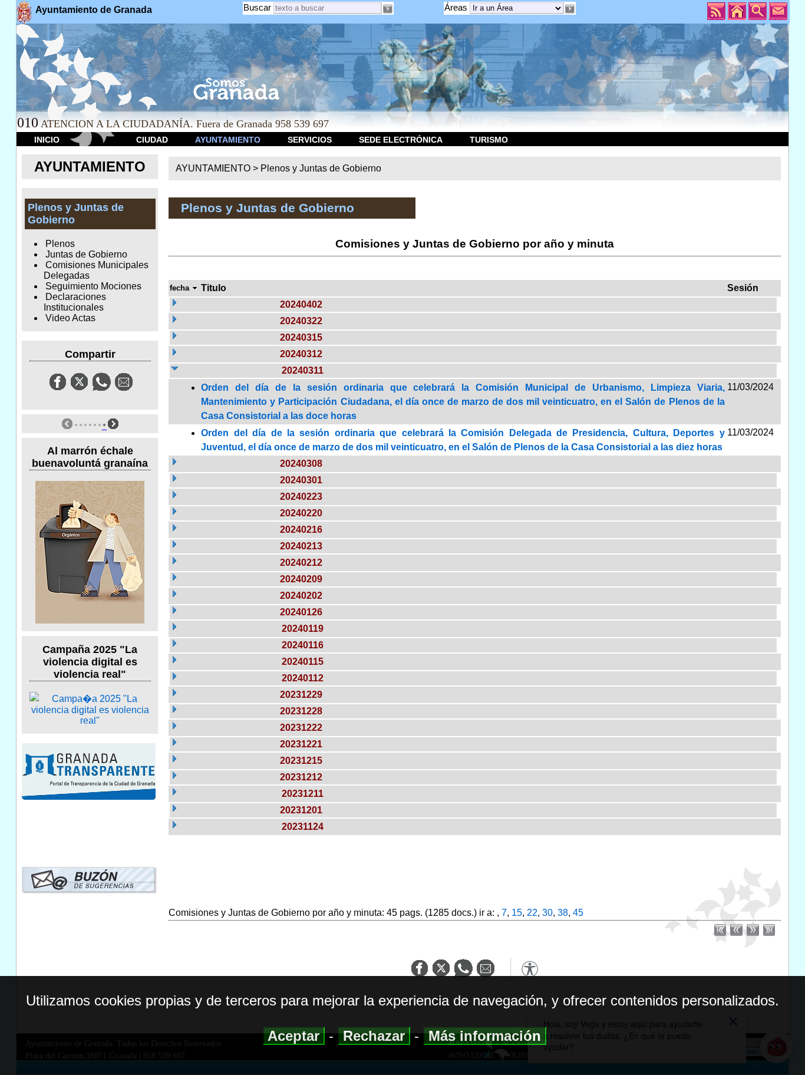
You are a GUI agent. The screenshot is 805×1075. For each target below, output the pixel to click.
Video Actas (70, 318)
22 (532, 913)
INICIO (47, 139)
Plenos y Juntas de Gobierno (320, 168)
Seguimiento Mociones (93, 286)
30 (547, 913)
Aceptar (294, 1036)
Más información (484, 1036)
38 (562, 913)
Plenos (60, 244)
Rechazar (374, 1036)
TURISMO (489, 139)
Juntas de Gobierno (86, 254)
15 (517, 913)
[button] (570, 9)
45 (578, 913)
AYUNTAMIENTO (227, 139)
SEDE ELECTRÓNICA (401, 139)
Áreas (457, 7)
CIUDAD (152, 139)
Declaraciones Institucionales (75, 302)
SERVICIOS (310, 139)
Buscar (257, 7)
